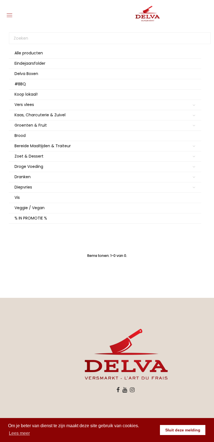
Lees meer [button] (19, 433)
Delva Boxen (26, 73)
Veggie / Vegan (29, 208)
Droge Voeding (28, 166)
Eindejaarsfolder (29, 63)
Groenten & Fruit (30, 125)
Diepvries (23, 187)
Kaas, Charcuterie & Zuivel (39, 115)
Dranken (22, 177)
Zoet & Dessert (28, 156)
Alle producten (28, 53)
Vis (17, 197)
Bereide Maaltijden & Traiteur (42, 146)
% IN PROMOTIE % (30, 218)
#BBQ (20, 84)
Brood (20, 135)
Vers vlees (24, 104)
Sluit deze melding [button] (182, 430)
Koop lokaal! (26, 94)
